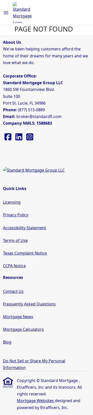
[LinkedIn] (19, 138)
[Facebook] (8, 138)
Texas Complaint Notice (25, 253)
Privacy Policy (15, 215)
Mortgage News (18, 316)
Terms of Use (15, 240)
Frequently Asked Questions (29, 304)
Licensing (12, 202)
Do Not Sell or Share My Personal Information (34, 364)
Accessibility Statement (24, 227)
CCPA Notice (14, 265)
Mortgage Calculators (23, 329)
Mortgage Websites (36, 400)
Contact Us (13, 291)
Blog (7, 342)
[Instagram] (30, 138)
